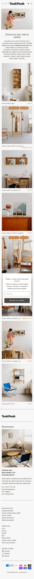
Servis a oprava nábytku (8, 542)
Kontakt (4, 533)
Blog (3, 535)
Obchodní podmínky (7, 510)
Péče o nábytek (6, 538)
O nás (3, 528)
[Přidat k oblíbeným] (30, 65)
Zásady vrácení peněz (8, 517)
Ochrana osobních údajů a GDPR (11, 513)
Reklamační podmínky (8, 520)
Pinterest (6, 556)
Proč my (4, 530)
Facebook (7, 553)
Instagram (7, 551)
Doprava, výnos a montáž (9, 540)
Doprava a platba (6, 515)
